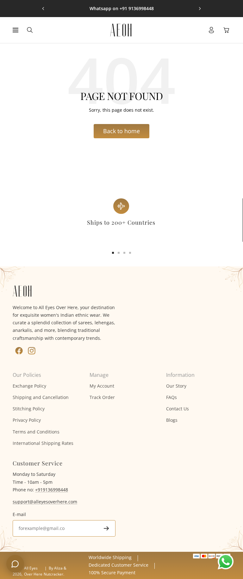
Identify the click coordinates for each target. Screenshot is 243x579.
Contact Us (177, 409)
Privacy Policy (27, 420)
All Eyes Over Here (33, 570)
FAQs (171, 397)
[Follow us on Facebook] (19, 350)
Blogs (172, 420)
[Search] (30, 30)
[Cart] (226, 30)
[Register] (106, 528)
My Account (102, 386)
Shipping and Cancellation (41, 397)
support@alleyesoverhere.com (45, 502)
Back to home (121, 131)
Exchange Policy (29, 386)
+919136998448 (51, 490)
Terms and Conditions (36, 432)
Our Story (176, 386)
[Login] (211, 30)
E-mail (19, 514)
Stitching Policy (29, 409)
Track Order (102, 397)
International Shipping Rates (43, 443)
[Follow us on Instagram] (31, 350)
